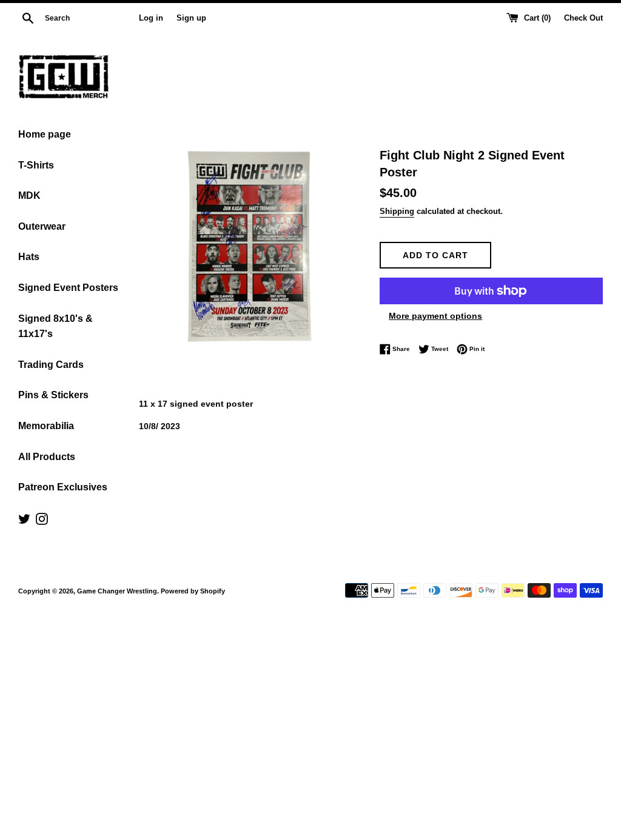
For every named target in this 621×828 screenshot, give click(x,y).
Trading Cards (51, 364)
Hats (28, 257)
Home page (44, 134)
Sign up (191, 18)
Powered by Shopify (193, 591)
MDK (29, 195)
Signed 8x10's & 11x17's (55, 326)
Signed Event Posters (68, 287)
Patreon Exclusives (62, 487)
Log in (151, 18)
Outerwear (41, 226)
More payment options (435, 316)
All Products (46, 457)
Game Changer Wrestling (117, 591)
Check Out (583, 18)
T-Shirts (36, 165)
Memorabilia (46, 426)
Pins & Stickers (53, 395)
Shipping (397, 211)
